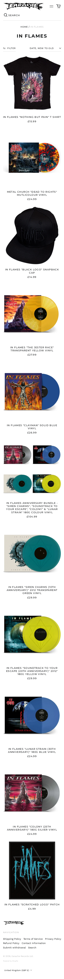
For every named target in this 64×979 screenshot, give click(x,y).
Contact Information (34, 943)
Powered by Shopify (10, 961)
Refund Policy (11, 943)
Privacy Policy (53, 939)
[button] (58, 6)
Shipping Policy (12, 939)
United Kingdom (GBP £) (17, 970)
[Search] (6, 15)
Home (24, 27)
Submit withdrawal (14, 947)
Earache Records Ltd (22, 956)
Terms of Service (33, 939)
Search (32, 947)
